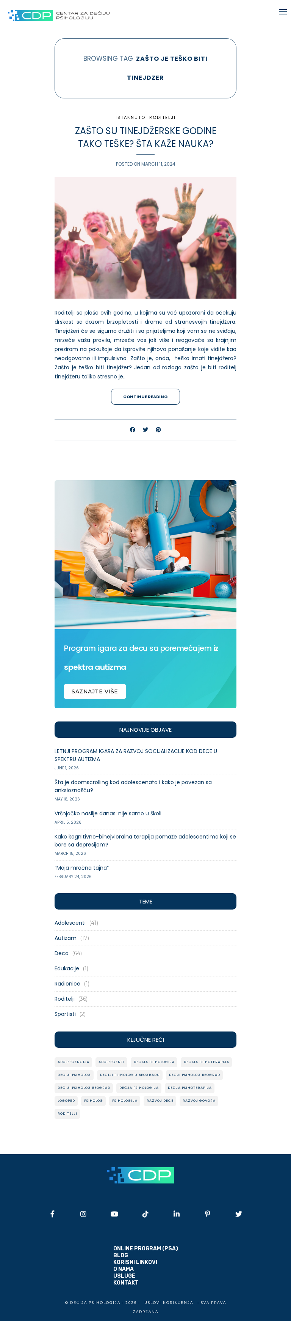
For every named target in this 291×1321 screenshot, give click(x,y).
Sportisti (65, 1014)
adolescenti (112, 1062)
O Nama (123, 1269)
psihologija (125, 1100)
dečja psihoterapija (190, 1087)
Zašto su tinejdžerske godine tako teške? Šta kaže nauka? (145, 137)
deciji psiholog (74, 1075)
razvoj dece (160, 1100)
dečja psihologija (139, 1087)
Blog (120, 1255)
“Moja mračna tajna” (82, 868)
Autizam (66, 938)
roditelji (67, 1113)
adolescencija (73, 1062)
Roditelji (162, 117)
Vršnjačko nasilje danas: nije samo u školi (108, 813)
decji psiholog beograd (194, 1075)
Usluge (124, 1276)
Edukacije (67, 968)
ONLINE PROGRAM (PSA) (145, 1248)
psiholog (93, 1100)
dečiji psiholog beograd (84, 1087)
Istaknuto (131, 117)
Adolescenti (70, 923)
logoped (66, 1100)
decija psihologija (154, 1062)
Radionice (67, 983)
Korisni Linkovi (135, 1262)
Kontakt (126, 1283)
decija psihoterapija (206, 1062)
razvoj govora (199, 1100)
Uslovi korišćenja (168, 1302)
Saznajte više (95, 691)
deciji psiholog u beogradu (130, 1075)
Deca (62, 953)
